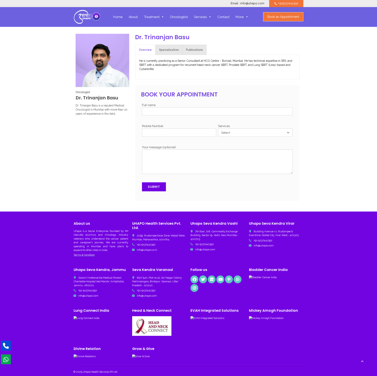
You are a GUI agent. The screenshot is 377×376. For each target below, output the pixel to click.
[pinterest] (229, 279)
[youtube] (220, 279)
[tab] (145, 50)
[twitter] (203, 279)
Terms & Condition (84, 254)
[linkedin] (212, 279)
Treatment (152, 17)
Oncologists (179, 17)
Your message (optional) (159, 147)
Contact (223, 17)
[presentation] (145, 50)
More (239, 17)
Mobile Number (152, 126)
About (133, 17)
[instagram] (194, 288)
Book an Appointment (283, 17)
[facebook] (194, 279)
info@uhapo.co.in (147, 249)
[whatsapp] (238, 279)
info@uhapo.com (205, 249)
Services (200, 17)
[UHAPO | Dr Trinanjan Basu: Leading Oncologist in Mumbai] (87, 17)
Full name (149, 105)
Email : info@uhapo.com (247, 3)
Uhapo (77, 231)
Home (118, 17)
